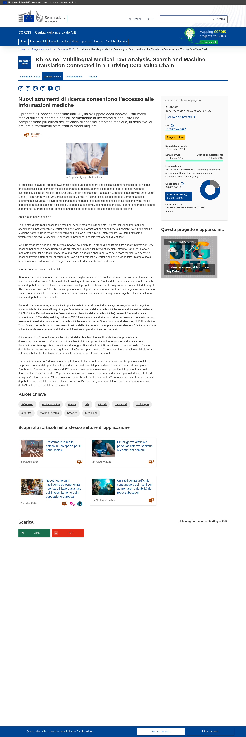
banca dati (121, 404)
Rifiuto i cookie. (210, 731)
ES (35, 88)
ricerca (72, 404)
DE (20, 88)
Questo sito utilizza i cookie (43, 731)
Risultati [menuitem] (92, 76)
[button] (150, 19)
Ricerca (122, 41)
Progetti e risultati (59, 41)
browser (72, 413)
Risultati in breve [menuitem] (52, 76)
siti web (102, 404)
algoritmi (26, 413)
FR (43, 88)
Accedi (137, 19)
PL (57, 88)
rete (87, 404)
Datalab (110, 41)
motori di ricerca (49, 413)
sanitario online (51, 404)
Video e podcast (81, 41)
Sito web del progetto (180, 117)
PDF (70, 532)
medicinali (91, 413)
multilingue (142, 404)
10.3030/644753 (174, 129)
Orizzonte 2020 (66, 49)
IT (50, 88)
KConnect (27, 404)
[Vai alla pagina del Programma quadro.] (24, 62)
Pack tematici (38, 41)
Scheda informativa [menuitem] (30, 76)
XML (37, 532)
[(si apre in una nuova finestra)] (45, 16)
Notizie (98, 41)
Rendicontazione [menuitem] (74, 76)
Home (23, 41)
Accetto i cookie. (161, 731)
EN (28, 88)
